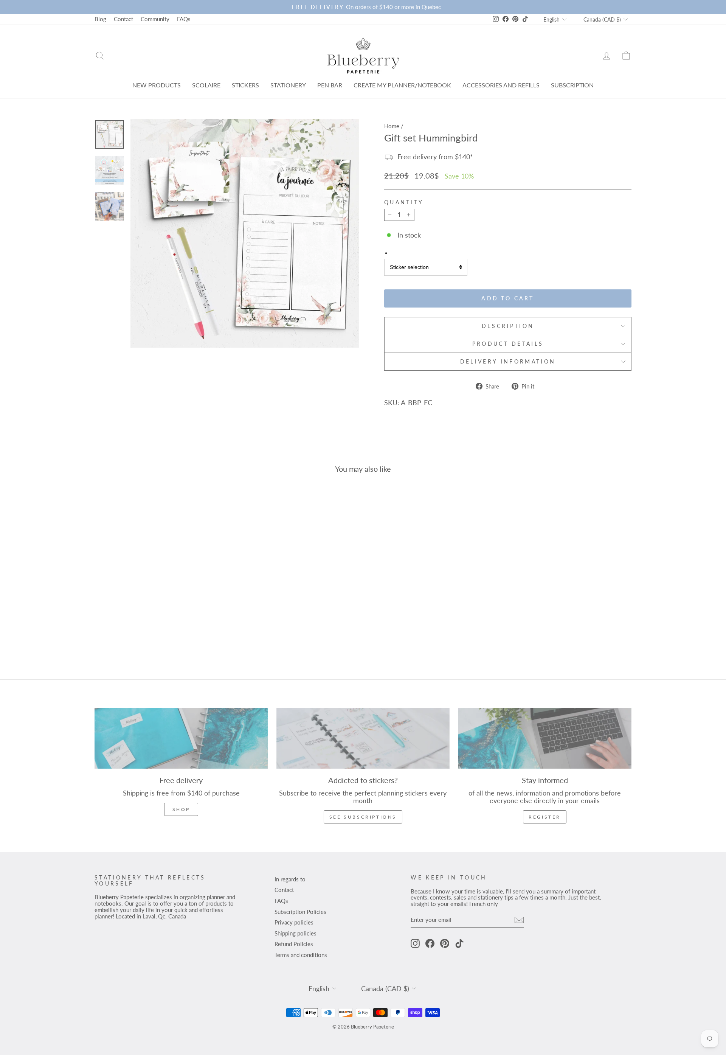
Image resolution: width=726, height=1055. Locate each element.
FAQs (184, 19)
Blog (100, 19)
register (545, 817)
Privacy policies (294, 922)
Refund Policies (294, 943)
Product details (508, 343)
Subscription (572, 85)
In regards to (290, 879)
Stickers (245, 85)
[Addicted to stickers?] (363, 738)
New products (156, 85)
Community (155, 19)
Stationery (288, 85)
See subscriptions (363, 817)
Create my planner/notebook (402, 85)
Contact (123, 19)
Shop (181, 809)
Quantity (404, 202)
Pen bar (329, 85)
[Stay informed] (544, 738)
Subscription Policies (300, 911)
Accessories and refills (501, 85)
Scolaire (206, 85)
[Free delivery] (181, 738)
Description (508, 326)
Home (391, 126)
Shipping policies (295, 933)
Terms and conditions (301, 954)
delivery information (507, 361)
